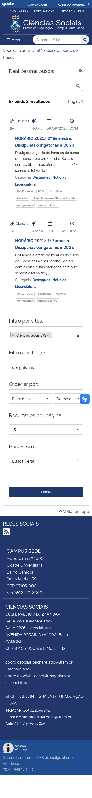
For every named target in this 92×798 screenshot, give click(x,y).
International (44, 11)
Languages (17, 11)
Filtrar (46, 491)
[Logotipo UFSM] (15, 22)
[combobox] (46, 335)
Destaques (42, 177)
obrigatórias (25, 205)
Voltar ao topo (75, 511)
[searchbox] (54, 335)
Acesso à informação (74, 4)
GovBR (8, 4)
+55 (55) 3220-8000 (24, 592)
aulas (30, 191)
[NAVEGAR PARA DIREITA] (89, 4)
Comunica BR (37, 4)
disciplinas (55, 191)
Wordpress (12, 763)
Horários (22, 198)
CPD (29, 769)
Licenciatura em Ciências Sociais (54, 198)
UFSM (17, 769)
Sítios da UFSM (72, 11)
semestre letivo (47, 205)
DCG (41, 191)
